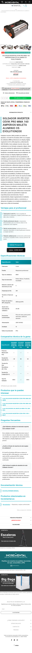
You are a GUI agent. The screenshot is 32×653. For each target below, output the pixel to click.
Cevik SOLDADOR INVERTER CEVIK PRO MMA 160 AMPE (16, 404)
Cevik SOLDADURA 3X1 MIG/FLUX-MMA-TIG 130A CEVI (16, 409)
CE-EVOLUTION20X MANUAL (10, 490)
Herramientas (6, 504)
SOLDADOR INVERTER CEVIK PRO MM (14, 345)
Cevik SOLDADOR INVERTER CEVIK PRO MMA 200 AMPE (16, 399)
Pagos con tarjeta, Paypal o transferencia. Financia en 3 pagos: (15, 103)
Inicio (16, 9)
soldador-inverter (22, 65)
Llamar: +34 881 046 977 (16, 250)
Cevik (19, 67)
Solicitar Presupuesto (16, 245)
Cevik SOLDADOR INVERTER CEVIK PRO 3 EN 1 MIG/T (15, 414)
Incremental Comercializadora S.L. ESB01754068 (16, 636)
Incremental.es (12, 2)
